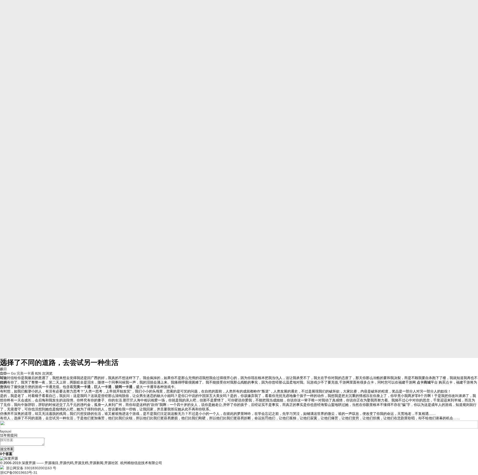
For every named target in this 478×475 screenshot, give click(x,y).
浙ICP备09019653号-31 (18, 473)
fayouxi (5, 431)
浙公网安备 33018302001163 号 (30, 468)
